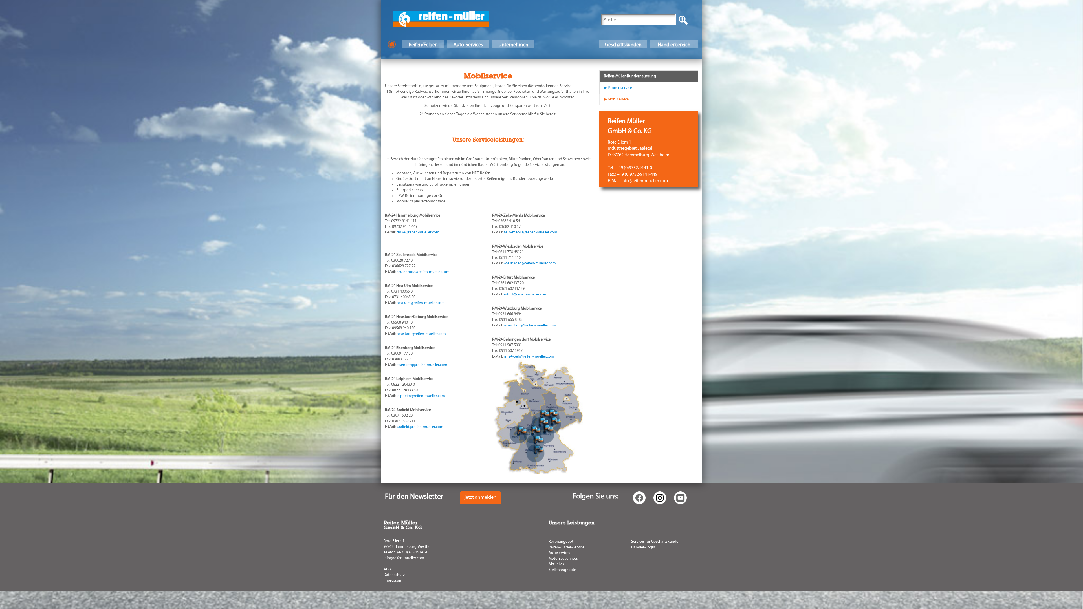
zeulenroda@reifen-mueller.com (423, 272)
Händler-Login (643, 547)
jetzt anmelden (480, 497)
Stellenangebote (562, 570)
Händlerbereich (674, 45)
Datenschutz (394, 575)
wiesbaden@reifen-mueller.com (530, 263)
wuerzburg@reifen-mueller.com (530, 325)
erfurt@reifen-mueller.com (525, 294)
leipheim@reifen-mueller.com (421, 396)
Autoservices (559, 553)
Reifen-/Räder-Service (566, 547)
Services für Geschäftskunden (656, 542)
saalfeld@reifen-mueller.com (420, 427)
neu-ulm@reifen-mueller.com (421, 303)
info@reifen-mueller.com (404, 558)
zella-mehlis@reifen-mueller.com (530, 232)
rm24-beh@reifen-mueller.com (529, 356)
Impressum (393, 581)
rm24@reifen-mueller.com (418, 232)
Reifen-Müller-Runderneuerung (630, 76)
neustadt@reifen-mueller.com (421, 334)
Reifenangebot (561, 542)
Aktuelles (556, 564)
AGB (387, 569)
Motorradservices (563, 559)
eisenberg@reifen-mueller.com (422, 365)
